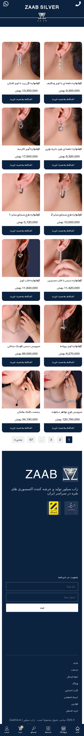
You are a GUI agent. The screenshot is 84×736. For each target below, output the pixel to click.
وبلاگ (75, 683)
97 (31, 439)
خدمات (74, 670)
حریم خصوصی (71, 697)
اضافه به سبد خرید (63, 99)
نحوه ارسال (72, 677)
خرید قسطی (72, 711)
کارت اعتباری (71, 690)
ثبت (42, 607)
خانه (76, 663)
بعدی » (18, 439)
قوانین (74, 704)
